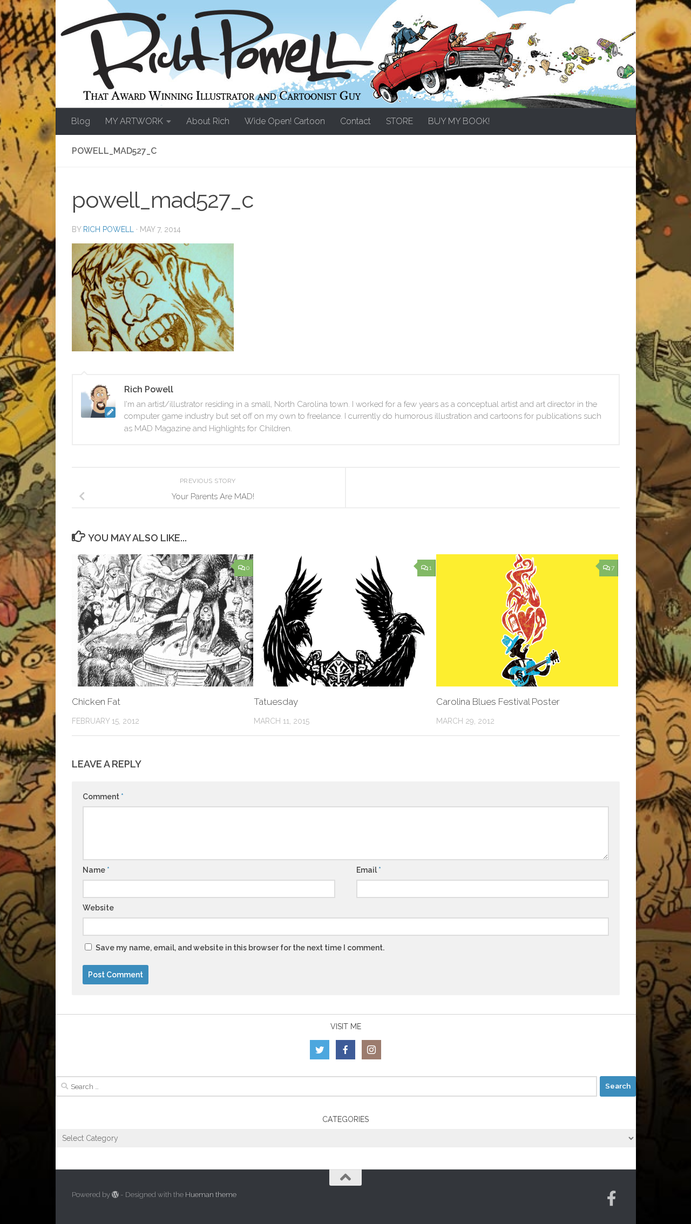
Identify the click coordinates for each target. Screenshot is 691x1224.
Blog (80, 121)
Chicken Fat (96, 701)
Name (96, 870)
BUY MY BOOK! (459, 121)
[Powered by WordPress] (115, 1194)
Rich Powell (108, 229)
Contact (355, 121)
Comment (103, 796)
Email (368, 870)
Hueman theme (210, 1195)
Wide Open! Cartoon (285, 121)
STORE (399, 121)
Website (98, 907)
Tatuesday (276, 701)
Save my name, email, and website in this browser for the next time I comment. (240, 947)
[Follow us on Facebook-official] (611, 1198)
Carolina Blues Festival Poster (498, 701)
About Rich (207, 121)
